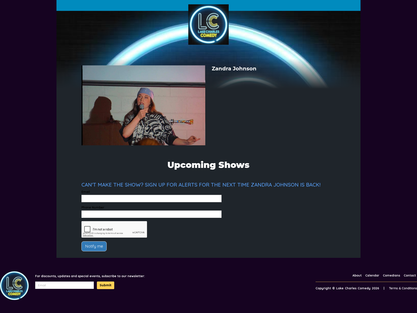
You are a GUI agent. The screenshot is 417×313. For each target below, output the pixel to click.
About (357, 275)
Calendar (372, 275)
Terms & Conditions (403, 288)
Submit (105, 285)
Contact (410, 275)
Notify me (94, 246)
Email (85, 192)
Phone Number (92, 207)
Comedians (391, 275)
